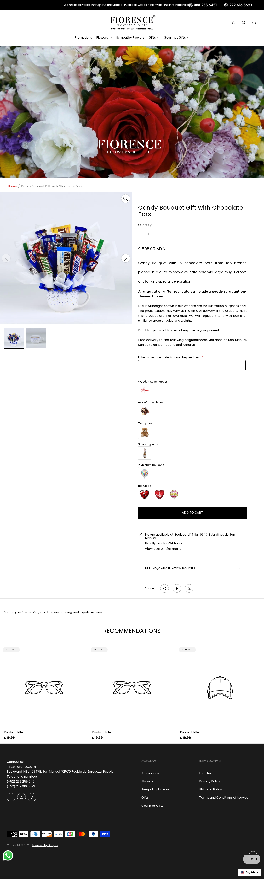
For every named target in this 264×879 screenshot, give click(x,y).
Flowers (147, 781)
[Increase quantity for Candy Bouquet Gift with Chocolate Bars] (155, 234)
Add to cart (192, 512)
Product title (13, 732)
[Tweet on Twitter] (189, 588)
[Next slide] (125, 258)
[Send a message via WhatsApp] (8, 855)
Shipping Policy (210, 789)
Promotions (150, 773)
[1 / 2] (14, 338)
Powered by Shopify (45, 845)
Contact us (15, 761)
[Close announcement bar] (254, 5)
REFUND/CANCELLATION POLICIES (170, 568)
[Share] (164, 588)
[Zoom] (125, 198)
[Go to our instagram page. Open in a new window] (21, 797)
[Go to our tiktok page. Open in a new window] (32, 797)
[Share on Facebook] (177, 588)
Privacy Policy (209, 781)
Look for (205, 773)
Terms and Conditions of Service (223, 797)
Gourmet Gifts (152, 805)
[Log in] (233, 22)
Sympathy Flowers (155, 789)
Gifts (145, 797)
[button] (249, 872)
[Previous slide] (6, 258)
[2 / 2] (36, 338)
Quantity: (145, 225)
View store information (164, 549)
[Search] (243, 22)
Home (12, 186)
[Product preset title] (44, 687)
